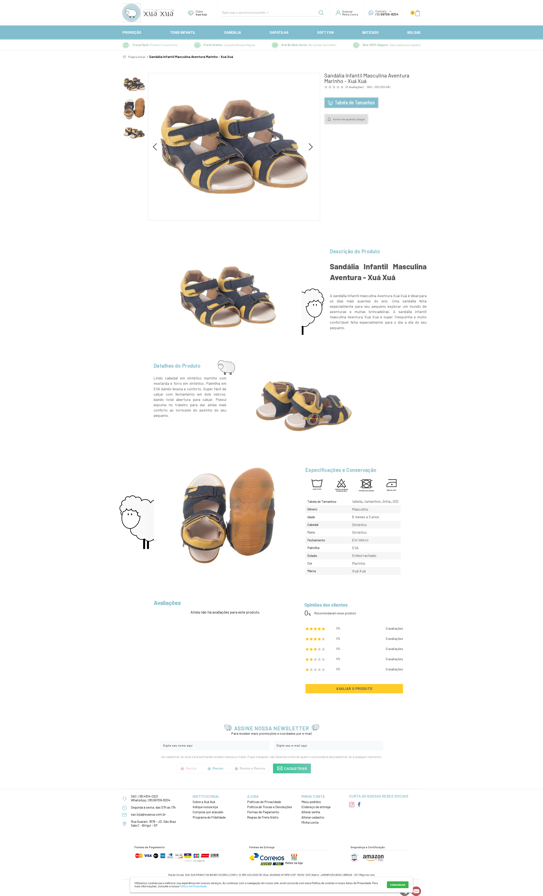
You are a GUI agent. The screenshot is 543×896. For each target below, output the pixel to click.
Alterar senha (310, 812)
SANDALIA (232, 32)
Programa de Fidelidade (209, 817)
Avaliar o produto (354, 688)
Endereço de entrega (315, 807)
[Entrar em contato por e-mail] (416, 891)
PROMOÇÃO (131, 32)
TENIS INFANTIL (183, 32)
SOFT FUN (325, 32)
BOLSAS (414, 32)
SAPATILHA (279, 32)
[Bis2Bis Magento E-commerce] (354, 860)
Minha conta (310, 822)
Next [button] (309, 147)
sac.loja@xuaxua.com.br (148, 814)
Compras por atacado (208, 812)
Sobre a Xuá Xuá (204, 802)
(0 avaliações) (355, 87)
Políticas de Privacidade (264, 802)
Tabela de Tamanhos (355, 102)
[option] (134, 84)
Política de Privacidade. (193, 886)
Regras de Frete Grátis (262, 817)
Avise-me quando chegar (349, 119)
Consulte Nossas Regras (239, 44)
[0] (418, 12)
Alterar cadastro (312, 817)
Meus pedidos (311, 802)
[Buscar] (321, 13)
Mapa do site (367, 874)
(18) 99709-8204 (159, 800)
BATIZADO (370, 32)
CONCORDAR (397, 884)
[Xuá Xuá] (148, 13)
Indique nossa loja (205, 807)
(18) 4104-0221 (148, 796)
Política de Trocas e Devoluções (269, 807)
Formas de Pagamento (263, 812)
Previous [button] (157, 147)
